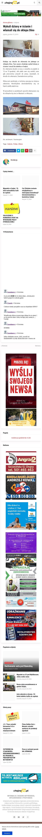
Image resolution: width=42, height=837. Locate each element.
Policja (15, 144)
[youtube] (18, 817)
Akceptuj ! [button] (7, 833)
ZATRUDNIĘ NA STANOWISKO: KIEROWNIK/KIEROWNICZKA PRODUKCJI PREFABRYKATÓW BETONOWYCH (11, 754)
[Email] (30, 150)
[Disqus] (21, 261)
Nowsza (4, 346)
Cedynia (16, 22)
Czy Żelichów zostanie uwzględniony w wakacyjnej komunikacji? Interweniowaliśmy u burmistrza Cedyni (30, 192)
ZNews (20, 144)
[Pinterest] (26, 150)
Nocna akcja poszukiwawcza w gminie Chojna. (27, 685)
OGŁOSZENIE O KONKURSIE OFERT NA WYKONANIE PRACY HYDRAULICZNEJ (10, 219)
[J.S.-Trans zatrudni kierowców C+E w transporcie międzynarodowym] (11, 716)
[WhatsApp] (22, 150)
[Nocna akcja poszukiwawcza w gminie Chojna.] (9, 687)
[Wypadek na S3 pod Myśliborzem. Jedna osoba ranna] (9, 677)
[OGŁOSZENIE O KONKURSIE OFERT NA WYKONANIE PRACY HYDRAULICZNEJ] (11, 208)
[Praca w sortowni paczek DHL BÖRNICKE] (30, 741)
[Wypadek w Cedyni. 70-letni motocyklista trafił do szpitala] (11, 181)
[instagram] (27, 817)
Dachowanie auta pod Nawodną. (19, 666)
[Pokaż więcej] (34, 150)
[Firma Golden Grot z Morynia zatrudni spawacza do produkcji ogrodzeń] (30, 716)
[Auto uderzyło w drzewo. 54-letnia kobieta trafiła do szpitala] (9, 697)
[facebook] (14, 817)
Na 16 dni (28, 438)
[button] (2, 2)
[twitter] (23, 817)
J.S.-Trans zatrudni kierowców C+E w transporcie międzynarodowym (9, 727)
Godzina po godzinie (17, 438)
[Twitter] (18, 150)
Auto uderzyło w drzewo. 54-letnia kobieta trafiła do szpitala (27, 695)
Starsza (37, 346)
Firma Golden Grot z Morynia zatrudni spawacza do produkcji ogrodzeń (29, 727)
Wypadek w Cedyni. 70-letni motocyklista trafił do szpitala (11, 190)
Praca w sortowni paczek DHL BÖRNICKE (30, 750)
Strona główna (7, 22)
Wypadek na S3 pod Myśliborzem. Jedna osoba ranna (28, 676)
